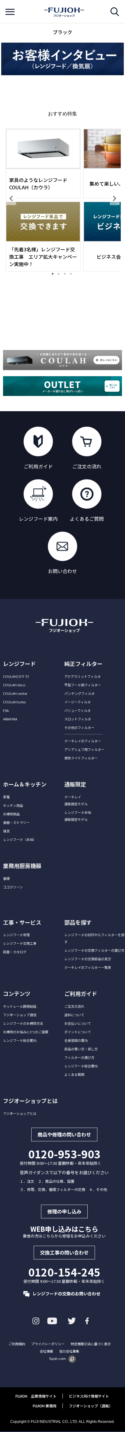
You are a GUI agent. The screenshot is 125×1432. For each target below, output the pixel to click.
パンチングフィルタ (79, 693)
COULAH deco (14, 684)
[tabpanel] (43, 198)
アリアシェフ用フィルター (84, 749)
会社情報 (46, 1351)
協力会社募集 (69, 1351)
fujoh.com (57, 1358)
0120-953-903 (64, 1154)
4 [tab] (73, 276)
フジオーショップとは (19, 1113)
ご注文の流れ (74, 1006)
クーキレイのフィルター (82, 740)
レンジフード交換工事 (19, 943)
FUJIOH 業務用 (44, 1405)
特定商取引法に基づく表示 (91, 1343)
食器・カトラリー (16, 822)
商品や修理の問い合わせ (64, 1134)
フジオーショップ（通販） (91, 1405)
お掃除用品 (11, 813)
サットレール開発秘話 (19, 1006)
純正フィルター (83, 663)
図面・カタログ (14, 951)
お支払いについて (77, 1023)
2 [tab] (61, 276)
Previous (11, 198)
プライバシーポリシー (48, 1343)
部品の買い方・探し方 (81, 1048)
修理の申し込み (64, 1211)
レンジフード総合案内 (19, 1040)
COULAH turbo (14, 701)
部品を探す (78, 922)
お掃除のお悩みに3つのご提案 (25, 1031)
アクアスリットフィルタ (82, 676)
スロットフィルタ (77, 718)
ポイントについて (77, 1031)
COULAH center (15, 693)
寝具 (6, 830)
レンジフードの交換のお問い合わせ (66, 1293)
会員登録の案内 (76, 1040)
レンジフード (19, 663)
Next (115, 198)
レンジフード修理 (16, 934)
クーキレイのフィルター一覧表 (87, 967)
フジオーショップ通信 (19, 1014)
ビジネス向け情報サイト (89, 1396)
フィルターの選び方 (79, 1057)
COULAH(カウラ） (17, 676)
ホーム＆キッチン (24, 784)
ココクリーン (13, 886)
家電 (6, 796)
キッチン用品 (13, 805)
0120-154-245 (64, 1272)
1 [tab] (55, 276)
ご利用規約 (16, 1343)
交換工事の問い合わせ (64, 1252)
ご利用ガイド (80, 993)
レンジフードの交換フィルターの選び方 (94, 950)
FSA (6, 710)
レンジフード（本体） (19, 839)
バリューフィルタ (77, 710)
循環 (6, 878)
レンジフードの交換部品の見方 (87, 958)
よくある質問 (74, 1074)
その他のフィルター (79, 727)
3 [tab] (67, 276)
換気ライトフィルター (81, 757)
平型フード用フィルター (82, 684)
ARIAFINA (10, 718)
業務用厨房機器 (22, 866)
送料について (74, 1014)
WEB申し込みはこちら (64, 1228)
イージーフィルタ (77, 701)
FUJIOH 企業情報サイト (35, 1396)
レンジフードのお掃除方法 (23, 1023)
